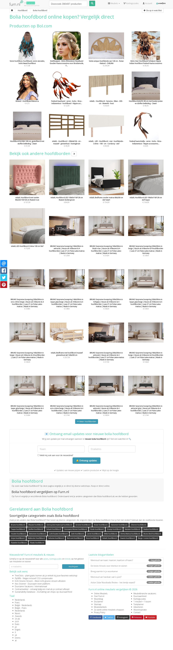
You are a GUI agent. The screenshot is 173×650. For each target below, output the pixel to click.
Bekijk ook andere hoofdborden (40, 153)
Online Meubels (100, 593)
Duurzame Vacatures (24, 586)
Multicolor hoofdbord (36, 538)
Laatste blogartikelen (101, 554)
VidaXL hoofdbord (109, 538)
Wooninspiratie (140, 609)
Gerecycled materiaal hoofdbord (59, 525)
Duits (17, 624)
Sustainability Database (25, 592)
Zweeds (18, 616)
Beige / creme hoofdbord (148, 538)
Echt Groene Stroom (24, 581)
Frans (17, 602)
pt (16, 627)
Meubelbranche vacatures (145, 593)
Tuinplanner (139, 604)
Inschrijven (73, 566)
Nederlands (20, 600)
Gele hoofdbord (77, 534)
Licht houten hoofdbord (58, 534)
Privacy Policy (99, 612)
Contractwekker (22, 589)
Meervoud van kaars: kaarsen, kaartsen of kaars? (125, 560)
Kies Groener (20, 583)
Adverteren (138, 607)
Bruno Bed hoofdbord (152, 534)
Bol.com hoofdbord (75, 538)
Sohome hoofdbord (56, 538)
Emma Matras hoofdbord (130, 534)
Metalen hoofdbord (132, 529)
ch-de (17, 618)
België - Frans (20, 608)
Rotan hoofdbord (100, 525)
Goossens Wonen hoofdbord (75, 529)
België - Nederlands (23, 605)
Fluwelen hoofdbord (19, 543)
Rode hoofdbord (97, 529)
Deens (17, 637)
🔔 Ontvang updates (86, 460)
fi (15, 632)
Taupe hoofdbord (18, 529)
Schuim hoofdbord (53, 529)
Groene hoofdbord (83, 525)
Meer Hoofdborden (87, 421)
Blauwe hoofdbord (36, 525)
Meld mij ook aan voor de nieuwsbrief (56, 455)
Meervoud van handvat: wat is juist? (125, 577)
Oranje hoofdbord (114, 529)
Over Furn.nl (99, 596)
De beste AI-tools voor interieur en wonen (125, 566)
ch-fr (17, 621)
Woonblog (98, 599)
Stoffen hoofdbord (35, 529)
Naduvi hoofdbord (151, 529)
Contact (137, 612)
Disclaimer (98, 601)
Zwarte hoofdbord (127, 538)
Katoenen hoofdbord (119, 525)
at (16, 640)
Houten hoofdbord (18, 534)
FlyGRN (18, 578)
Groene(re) (30, 3)
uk (16, 635)
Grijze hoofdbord (17, 538)
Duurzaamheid (140, 596)
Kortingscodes (140, 599)
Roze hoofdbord (92, 538)
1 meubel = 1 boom (142, 601)
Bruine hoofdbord (18, 525)
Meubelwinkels (100, 607)
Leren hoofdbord (94, 534)
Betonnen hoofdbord (37, 534)
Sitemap (97, 604)
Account (148, 3)
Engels (17, 629)
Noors (17, 613)
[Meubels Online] (12, 10)
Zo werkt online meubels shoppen (109, 609)
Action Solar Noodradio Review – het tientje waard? (125, 582)
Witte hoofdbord (110, 534)
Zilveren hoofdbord (138, 525)
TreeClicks (19, 575)
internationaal (41, 586)
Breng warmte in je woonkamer (125, 571)
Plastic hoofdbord (37, 543)
